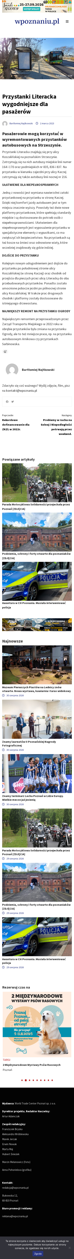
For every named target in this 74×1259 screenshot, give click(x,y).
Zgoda (37, 1253)
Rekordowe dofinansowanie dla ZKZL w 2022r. (15, 422)
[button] (22, 1080)
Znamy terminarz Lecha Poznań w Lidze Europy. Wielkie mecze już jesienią (32, 797)
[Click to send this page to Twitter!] (12, 401)
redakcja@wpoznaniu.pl (15, 1187)
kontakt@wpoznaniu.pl (21, 390)
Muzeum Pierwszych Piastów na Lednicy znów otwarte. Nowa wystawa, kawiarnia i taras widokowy (36, 689)
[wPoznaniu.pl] (37, 21)
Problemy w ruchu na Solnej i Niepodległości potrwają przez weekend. (56, 425)
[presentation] (5, 1037)
